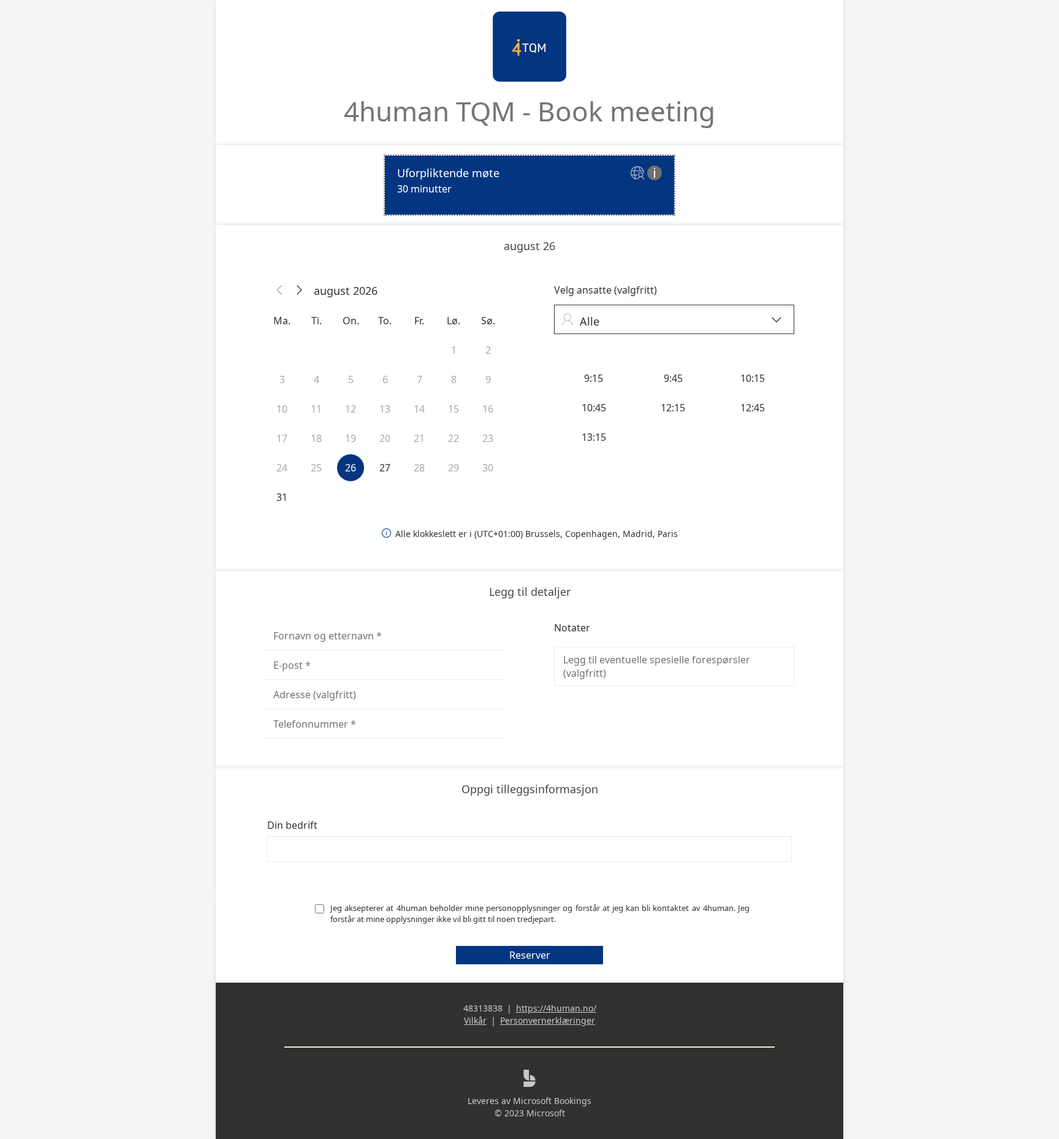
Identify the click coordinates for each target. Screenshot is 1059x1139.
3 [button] (282, 379)
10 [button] (281, 409)
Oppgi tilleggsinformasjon (529, 789)
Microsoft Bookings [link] (552, 1101)
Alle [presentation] (671, 321)
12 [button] (350, 409)
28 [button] (419, 467)
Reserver (529, 955)
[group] (674, 408)
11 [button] (316, 409)
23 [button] (487, 438)
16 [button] (487, 409)
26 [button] (350, 467)
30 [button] (487, 467)
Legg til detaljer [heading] (530, 591)
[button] (279, 290)
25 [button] (316, 467)
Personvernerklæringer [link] (547, 1020)
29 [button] (453, 467)
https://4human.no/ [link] (556, 1008)
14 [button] (419, 409)
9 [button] (488, 379)
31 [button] (281, 497)
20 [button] (384, 438)
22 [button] (453, 438)
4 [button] (316, 379)
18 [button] (316, 438)
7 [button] (419, 379)
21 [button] (419, 438)
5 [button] (351, 379)
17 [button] (281, 438)
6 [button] (385, 379)
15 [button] (453, 409)
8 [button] (454, 379)
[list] (529, 185)
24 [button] (281, 467)
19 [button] (350, 438)
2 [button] (488, 350)
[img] (639, 174)
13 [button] (384, 409)
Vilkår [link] (475, 1020)
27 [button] (384, 467)
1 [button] (454, 350)
